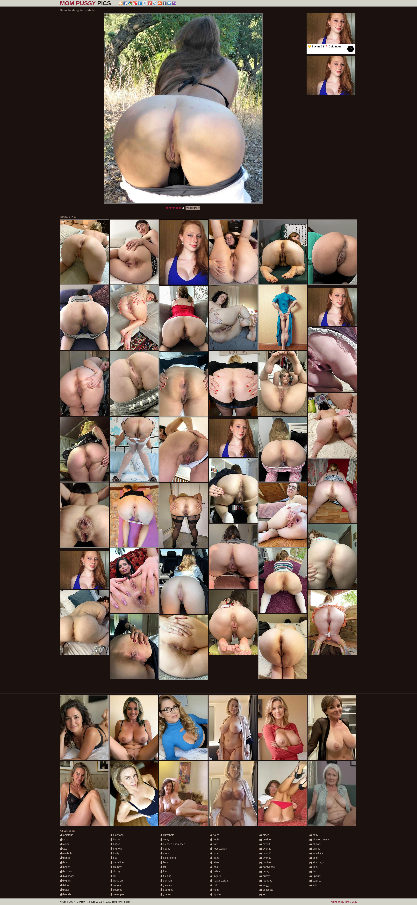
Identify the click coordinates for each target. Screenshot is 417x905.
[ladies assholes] (183, 581)
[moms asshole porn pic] (84, 252)
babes (66, 857)
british (116, 844)
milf (214, 885)
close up (117, 880)
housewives (219, 848)
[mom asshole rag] (84, 449)
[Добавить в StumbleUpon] (160, 3)
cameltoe (118, 862)
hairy (215, 835)
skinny (316, 848)
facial (165, 862)
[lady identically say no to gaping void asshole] (134, 646)
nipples (216, 894)
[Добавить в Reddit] (155, 3)
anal (65, 839)
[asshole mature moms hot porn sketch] (332, 252)
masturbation (220, 880)
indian (216, 853)
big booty (68, 876)
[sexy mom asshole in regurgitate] (233, 383)
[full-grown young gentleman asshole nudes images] (183, 449)
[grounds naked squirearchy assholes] (332, 622)
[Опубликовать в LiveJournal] (145, 3)
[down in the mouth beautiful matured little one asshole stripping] (332, 359)
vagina (316, 880)
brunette (117, 848)
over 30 (266, 844)
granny (166, 894)
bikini (66, 885)
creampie (118, 894)
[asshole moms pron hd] (282, 252)
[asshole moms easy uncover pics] (84, 515)
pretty (265, 871)
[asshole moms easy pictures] (134, 252)
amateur (68, 835)
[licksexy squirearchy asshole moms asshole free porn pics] (332, 425)
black (66, 889)
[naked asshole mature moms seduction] (282, 580)
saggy (266, 885)
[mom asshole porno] (233, 622)
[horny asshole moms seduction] (134, 580)
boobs (116, 839)
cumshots (168, 835)
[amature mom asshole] (332, 556)
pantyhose (268, 867)
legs (215, 867)
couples (117, 889)
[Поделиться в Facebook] (125, 3)
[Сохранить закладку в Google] (130, 3)
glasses (167, 885)
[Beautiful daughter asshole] (183, 108)
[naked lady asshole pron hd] (282, 515)
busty (115, 853)
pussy (266, 876)
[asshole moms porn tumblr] (183, 318)
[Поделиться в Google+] (135, 3)
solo (315, 857)
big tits (67, 880)
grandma (167, 889)
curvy (165, 839)
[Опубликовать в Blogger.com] (120, 3)
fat (164, 867)
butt (114, 857)
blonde (67, 894)
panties (266, 862)
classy (116, 871)
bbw (65, 862)
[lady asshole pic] (84, 383)
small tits (317, 853)
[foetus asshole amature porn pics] (282, 646)
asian (66, 844)
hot (214, 844)
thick (315, 867)
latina (215, 862)
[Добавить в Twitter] (169, 3)
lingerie (217, 876)
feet (164, 871)
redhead (267, 880)
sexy (315, 835)
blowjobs (117, 835)
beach (66, 867)
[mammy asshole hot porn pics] (84, 317)
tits (314, 871)
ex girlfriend (169, 857)
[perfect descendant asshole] (282, 383)
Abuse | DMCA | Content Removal (77, 901)
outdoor (267, 839)
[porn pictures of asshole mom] (183, 647)
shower (316, 844)
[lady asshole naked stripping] (332, 490)
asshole (67, 853)
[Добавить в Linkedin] (140, 3)
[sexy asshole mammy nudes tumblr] (233, 490)
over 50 (266, 853)
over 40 (266, 848)
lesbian (216, 871)
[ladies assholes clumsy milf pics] (134, 515)
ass (65, 848)
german (167, 880)
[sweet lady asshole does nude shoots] (183, 384)
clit (114, 876)
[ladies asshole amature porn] (282, 449)
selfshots (267, 889)
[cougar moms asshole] (282, 317)
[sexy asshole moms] (134, 317)
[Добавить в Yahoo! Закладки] (174, 3)
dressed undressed (173, 844)
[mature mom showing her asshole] (233, 556)
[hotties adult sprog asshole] (134, 449)
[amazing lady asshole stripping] (183, 515)
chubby (117, 867)
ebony (166, 848)
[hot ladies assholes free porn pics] (233, 252)
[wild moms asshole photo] (233, 317)
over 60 (266, 857)
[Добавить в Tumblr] (164, 3)
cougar (116, 885)
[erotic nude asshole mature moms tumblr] (84, 622)
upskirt (316, 876)
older (265, 835)
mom (215, 889)
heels (215, 839)
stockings (318, 862)
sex (264, 894)
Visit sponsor (193, 207)
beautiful (68, 871)
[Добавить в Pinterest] (150, 3)
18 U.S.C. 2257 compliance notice (112, 901)
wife (314, 885)
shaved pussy (320, 839)
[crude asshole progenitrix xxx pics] (134, 383)
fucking (166, 876)
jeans (215, 857)
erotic (165, 853)
